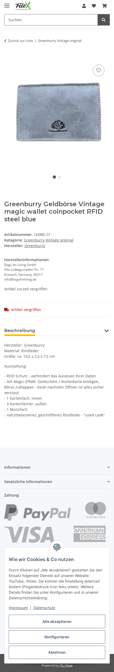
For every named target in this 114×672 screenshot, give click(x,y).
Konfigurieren (57, 637)
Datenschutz (44, 607)
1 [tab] (54, 177)
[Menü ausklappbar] (7, 3)
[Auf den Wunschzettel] (98, 70)
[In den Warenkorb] (8, 57)
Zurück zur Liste (20, 40)
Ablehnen (57, 652)
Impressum (18, 607)
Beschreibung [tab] (19, 330)
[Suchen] (104, 19)
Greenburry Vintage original (48, 240)
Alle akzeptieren (57, 621)
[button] (84, 6)
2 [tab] (59, 177)
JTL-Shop (66, 665)
